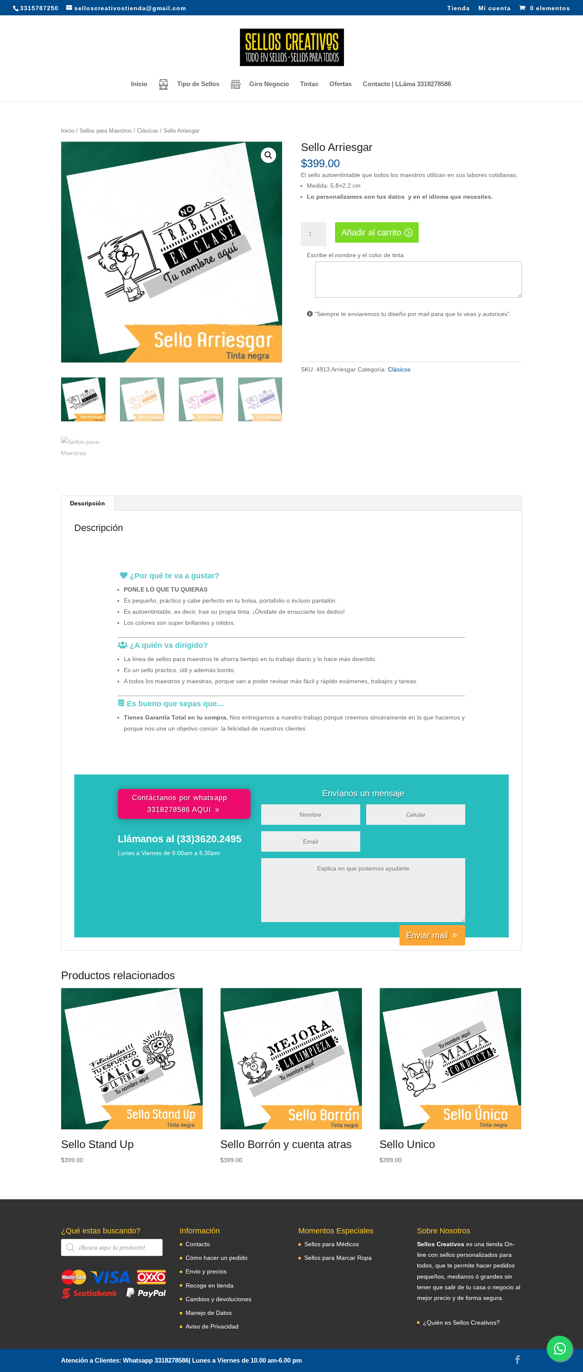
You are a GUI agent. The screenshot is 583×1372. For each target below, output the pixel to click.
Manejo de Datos (209, 1312)
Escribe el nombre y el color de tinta (355, 255)
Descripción (87, 503)
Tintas (309, 84)
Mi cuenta (494, 8)
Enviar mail (427, 935)
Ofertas (340, 84)
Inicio (139, 84)
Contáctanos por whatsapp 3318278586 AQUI (179, 804)
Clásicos (147, 131)
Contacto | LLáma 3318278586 (407, 84)
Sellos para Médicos (331, 1244)
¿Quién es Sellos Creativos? (461, 1322)
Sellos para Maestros (105, 131)
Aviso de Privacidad (212, 1326)
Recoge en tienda (209, 1285)
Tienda (458, 8)
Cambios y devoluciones (218, 1299)
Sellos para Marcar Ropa (338, 1257)
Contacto (198, 1244)
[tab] (88, 503)
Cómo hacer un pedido (217, 1257)
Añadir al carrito (371, 232)
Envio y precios (206, 1271)
